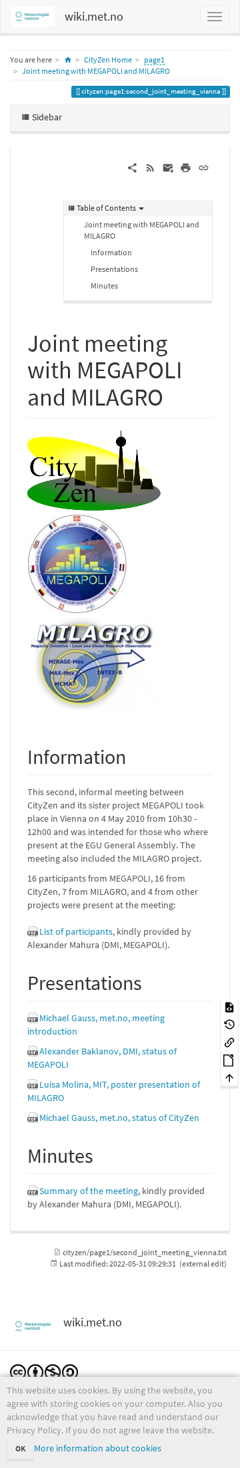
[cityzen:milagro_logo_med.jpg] (92, 663)
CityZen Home (108, 59)
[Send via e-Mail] (168, 167)
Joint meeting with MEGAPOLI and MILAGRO (96, 71)
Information (111, 252)
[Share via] (132, 167)
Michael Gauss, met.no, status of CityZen (119, 1118)
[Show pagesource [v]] (229, 1006)
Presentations (114, 269)
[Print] (185, 167)
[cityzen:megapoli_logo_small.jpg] (77, 563)
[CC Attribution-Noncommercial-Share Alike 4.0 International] (44, 1371)
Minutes (104, 286)
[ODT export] (229, 1059)
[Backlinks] (229, 1042)
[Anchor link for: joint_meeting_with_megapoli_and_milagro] (175, 395)
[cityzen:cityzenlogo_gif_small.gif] (94, 469)
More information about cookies (97, 1448)
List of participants (76, 931)
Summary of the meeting (88, 1191)
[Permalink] (203, 167)
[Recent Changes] (150, 167)
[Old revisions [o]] (229, 1024)
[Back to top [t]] (229, 1077)
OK (20, 1448)
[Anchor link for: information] (136, 755)
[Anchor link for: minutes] (103, 1154)
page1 (154, 59)
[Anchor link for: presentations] (152, 981)
